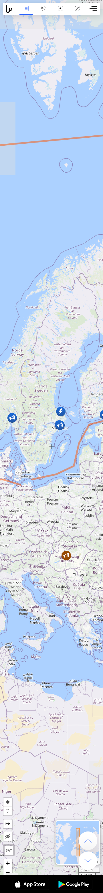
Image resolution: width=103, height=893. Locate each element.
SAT (9, 850)
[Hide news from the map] (7, 836)
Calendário (60, 12)
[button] (66, 555)
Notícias (26, 12)
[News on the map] (10, 9)
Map (43, 12)
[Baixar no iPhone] (31, 885)
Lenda (77, 12)
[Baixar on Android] (74, 885)
